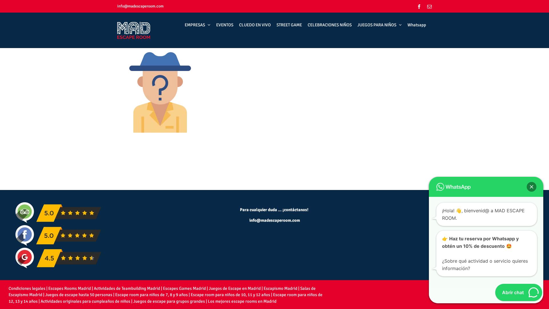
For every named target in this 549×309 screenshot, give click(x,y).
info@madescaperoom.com (140, 6)
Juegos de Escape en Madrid (235, 288)
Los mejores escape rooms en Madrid (242, 301)
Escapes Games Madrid (184, 288)
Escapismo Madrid (280, 288)
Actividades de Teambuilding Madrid (127, 288)
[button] (531, 187)
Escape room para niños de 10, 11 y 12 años (230, 294)
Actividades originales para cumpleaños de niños (85, 301)
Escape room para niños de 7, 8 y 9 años (151, 294)
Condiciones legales (27, 288)
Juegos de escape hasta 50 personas (78, 294)
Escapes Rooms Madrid (69, 288)
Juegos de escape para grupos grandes (169, 301)
